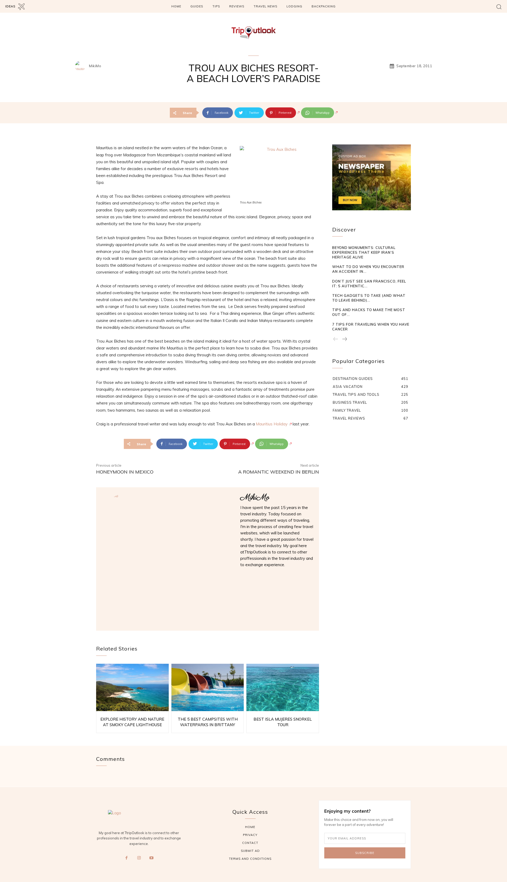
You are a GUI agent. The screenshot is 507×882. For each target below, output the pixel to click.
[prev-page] (335, 339)
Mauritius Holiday (272, 423)
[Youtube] (152, 858)
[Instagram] (139, 858)
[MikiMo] (81, 66)
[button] (499, 6)
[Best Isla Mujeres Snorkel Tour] (282, 687)
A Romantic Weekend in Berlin (278, 472)
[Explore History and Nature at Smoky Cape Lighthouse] (132, 687)
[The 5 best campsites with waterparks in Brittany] (207, 687)
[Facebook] (126, 858)
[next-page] (344, 339)
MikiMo (95, 66)
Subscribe (364, 853)
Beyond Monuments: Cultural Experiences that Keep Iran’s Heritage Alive (364, 252)
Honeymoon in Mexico (124, 472)
